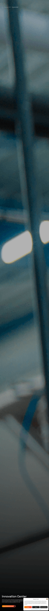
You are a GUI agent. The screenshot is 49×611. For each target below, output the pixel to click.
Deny (36, 607)
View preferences (44, 607)
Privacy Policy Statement (34, 609)
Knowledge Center (7, 7)
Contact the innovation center (8, 606)
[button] (47, 599)
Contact (40, 609)
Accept (28, 607)
